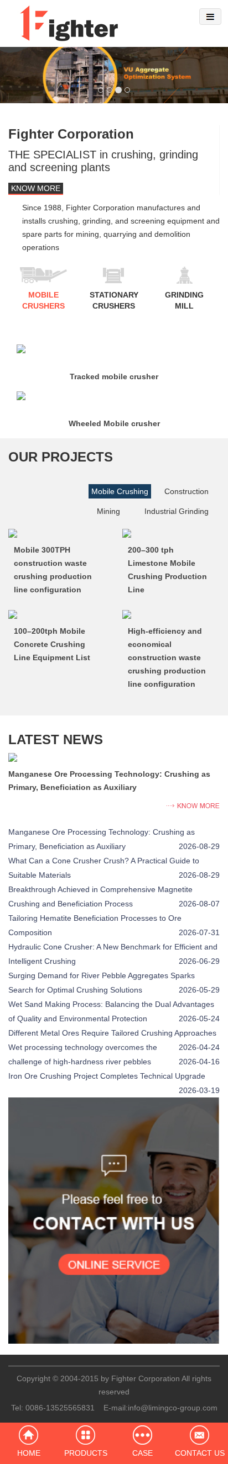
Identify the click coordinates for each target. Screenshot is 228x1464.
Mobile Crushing (119, 491)
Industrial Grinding (176, 511)
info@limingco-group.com (172, 1407)
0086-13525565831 (60, 1407)
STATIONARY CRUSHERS (114, 300)
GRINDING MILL (184, 300)
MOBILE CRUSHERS (43, 300)
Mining (108, 511)
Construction (186, 491)
